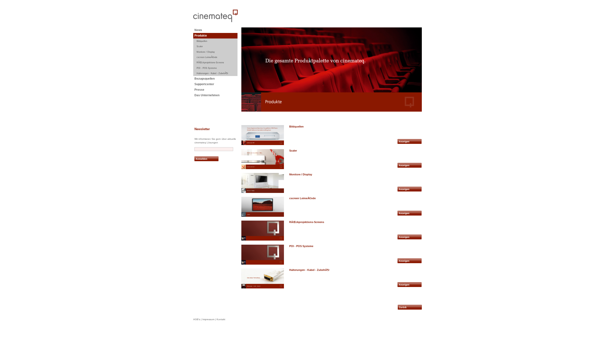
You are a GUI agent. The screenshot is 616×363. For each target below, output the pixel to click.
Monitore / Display (206, 52)
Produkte (200, 35)
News (198, 30)
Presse (199, 89)
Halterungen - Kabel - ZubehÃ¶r (212, 73)
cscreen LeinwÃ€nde (207, 57)
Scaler (200, 46)
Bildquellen (202, 41)
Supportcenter (204, 84)
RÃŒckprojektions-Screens (210, 62)
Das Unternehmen (206, 95)
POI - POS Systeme (207, 68)
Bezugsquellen (204, 78)
